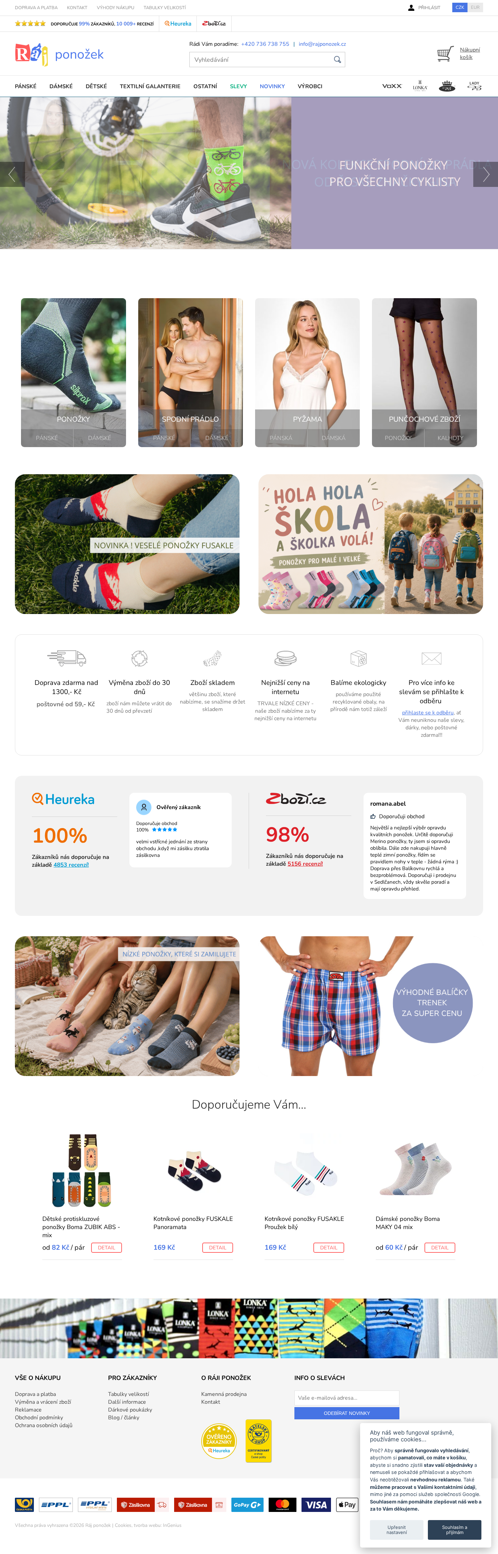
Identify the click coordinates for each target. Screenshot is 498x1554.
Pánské (26, 86)
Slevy (238, 86)
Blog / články (123, 1417)
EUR (475, 7)
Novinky (272, 86)
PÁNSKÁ (281, 438)
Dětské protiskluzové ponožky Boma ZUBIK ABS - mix (81, 1227)
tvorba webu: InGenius (158, 1525)
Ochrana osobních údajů (43, 1425)
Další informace (127, 1402)
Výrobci (310, 86)
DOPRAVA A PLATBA (36, 8)
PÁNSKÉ (47, 438)
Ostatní (205, 86)
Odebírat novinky (347, 1413)
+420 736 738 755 (265, 44)
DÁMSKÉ (99, 438)
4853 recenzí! (71, 865)
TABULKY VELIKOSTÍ (165, 8)
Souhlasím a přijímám (454, 1529)
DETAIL (106, 1247)
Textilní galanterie (150, 86)
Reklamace (28, 1410)
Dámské (61, 86)
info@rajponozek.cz (322, 44)
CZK (460, 7)
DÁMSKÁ (334, 438)
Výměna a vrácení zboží (43, 1402)
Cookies (123, 1525)
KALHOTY (450, 438)
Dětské (96, 86)
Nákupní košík (470, 53)
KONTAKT (77, 8)
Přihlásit (429, 8)
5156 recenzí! (305, 864)
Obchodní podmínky (39, 1417)
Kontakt (210, 1402)
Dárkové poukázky (130, 1410)
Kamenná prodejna (224, 1394)
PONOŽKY (398, 438)
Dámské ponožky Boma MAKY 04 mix (408, 1223)
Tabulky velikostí (128, 1394)
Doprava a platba (35, 1394)
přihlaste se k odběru (428, 712)
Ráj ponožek (98, 1525)
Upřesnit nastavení (397, 1529)
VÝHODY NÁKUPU (115, 8)
